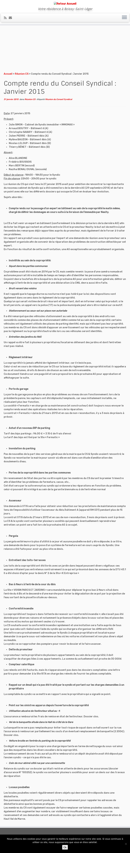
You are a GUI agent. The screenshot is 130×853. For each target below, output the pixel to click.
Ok (65, 847)
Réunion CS (21, 73)
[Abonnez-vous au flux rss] (6, 18)
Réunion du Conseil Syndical (58, 99)
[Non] (125, 844)
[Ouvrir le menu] (124, 17)
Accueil (8, 73)
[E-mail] (11, 18)
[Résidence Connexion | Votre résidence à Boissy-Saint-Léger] (65, 4)
